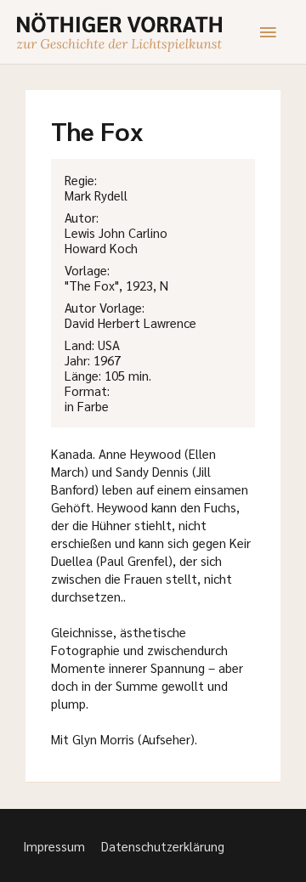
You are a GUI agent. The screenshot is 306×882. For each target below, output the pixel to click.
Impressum (54, 846)
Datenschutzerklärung (162, 846)
